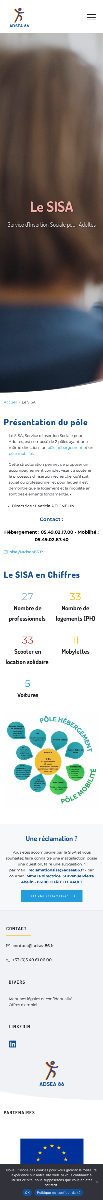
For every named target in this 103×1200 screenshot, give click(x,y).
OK (27, 1193)
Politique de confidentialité (58, 1193)
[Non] (96, 1181)
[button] (91, 17)
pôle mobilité (21, 453)
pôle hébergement (65, 447)
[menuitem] (41, 999)
